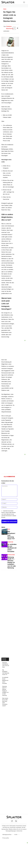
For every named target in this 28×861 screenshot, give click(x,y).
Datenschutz (19, 831)
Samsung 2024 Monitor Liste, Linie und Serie (5, 665)
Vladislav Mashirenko (9, 27)
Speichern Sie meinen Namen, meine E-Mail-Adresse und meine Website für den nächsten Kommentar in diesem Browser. (8, 514)
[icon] (24, 2)
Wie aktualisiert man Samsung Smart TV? (5, 672)
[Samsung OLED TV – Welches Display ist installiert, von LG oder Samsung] (4, 557)
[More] (17, 28)
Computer (10, 542)
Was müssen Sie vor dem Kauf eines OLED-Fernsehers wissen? (5, 702)
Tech (4, 9)
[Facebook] (14, 28)
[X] (16, 821)
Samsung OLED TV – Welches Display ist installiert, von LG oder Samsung (11, 562)
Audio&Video (11, 554)
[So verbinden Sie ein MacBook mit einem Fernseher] (4, 544)
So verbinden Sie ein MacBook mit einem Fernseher (12, 547)
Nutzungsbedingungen (11, 831)
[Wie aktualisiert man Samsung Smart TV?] (4, 532)
